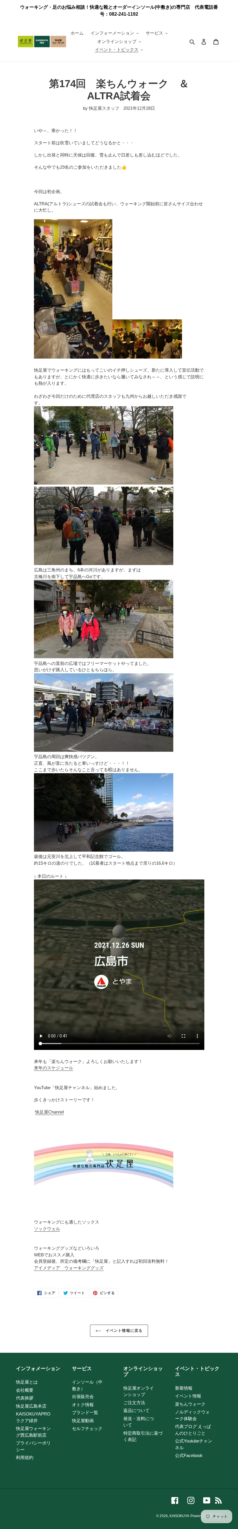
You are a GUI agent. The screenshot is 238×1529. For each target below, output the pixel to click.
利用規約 (24, 1457)
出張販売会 (83, 1396)
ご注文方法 (134, 1402)
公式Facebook (189, 1455)
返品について (136, 1410)
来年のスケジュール (53, 1067)
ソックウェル (47, 1228)
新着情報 (183, 1388)
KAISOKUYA (179, 1516)
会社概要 (24, 1390)
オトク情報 (83, 1404)
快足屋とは (27, 1381)
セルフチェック (87, 1428)
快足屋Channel (49, 1111)
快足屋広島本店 (31, 1406)
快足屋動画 (83, 1420)
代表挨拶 (24, 1397)
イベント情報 (188, 1395)
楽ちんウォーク (190, 1404)
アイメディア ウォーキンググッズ (69, 1267)
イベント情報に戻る (123, 1330)
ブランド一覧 (85, 1412)
